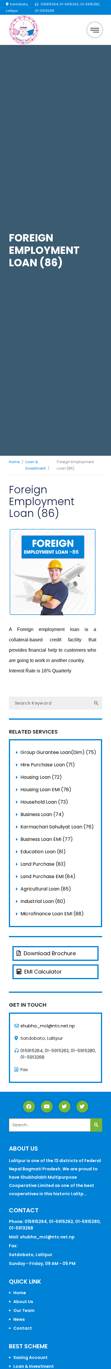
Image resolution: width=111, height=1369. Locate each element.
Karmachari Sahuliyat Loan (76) (57, 826)
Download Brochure (50, 953)
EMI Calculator (43, 971)
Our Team (24, 1310)
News (19, 1319)
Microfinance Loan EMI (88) (52, 913)
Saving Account (30, 1357)
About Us (23, 1302)
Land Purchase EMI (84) (47, 876)
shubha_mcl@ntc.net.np (47, 1026)
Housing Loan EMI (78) (45, 789)
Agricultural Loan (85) (45, 888)
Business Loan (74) (42, 814)
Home (14, 461)
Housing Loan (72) (41, 777)
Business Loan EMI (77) (46, 839)
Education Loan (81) (43, 851)
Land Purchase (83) (43, 864)
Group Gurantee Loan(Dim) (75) (58, 752)
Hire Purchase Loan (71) (47, 764)
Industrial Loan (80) (42, 901)
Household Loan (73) (44, 802)
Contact (22, 1328)
